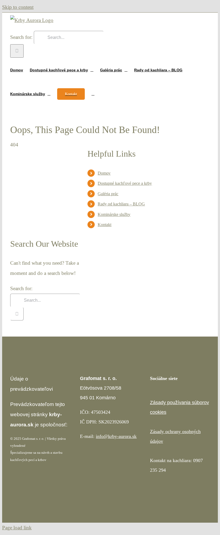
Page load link (17, 527)
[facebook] (151, 391)
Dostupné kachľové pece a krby (125, 183)
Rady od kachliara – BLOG (121, 204)
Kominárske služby (114, 214)
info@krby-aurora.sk (116, 436)
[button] (92, 93)
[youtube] (168, 391)
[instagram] (160, 391)
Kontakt (104, 224)
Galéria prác (108, 193)
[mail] (177, 391)
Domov (104, 173)
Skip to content (18, 7)
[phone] (186, 391)
